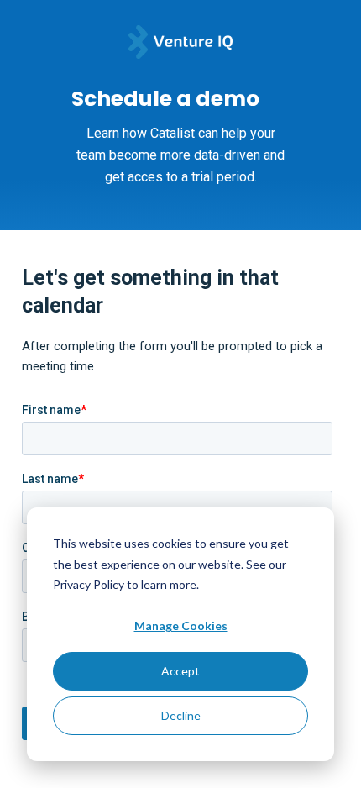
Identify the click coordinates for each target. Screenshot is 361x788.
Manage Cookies (181, 625)
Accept (180, 671)
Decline (181, 715)
